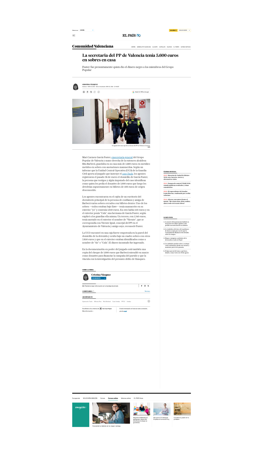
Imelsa (129, 301)
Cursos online (113, 398)
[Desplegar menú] (74, 35)
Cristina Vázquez (90, 84)
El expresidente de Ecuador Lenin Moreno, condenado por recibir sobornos (177, 193)
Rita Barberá (107, 301)
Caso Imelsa (116, 301)
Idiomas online (126, 398)
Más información (87, 311)
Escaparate (76, 398)
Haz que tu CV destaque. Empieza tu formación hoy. (161, 418)
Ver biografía (96, 278)
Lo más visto (168, 217)
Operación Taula (87, 301)
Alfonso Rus (97, 301)
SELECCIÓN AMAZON (90, 398)
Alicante (154, 47)
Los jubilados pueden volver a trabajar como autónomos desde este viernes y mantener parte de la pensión (177, 245)
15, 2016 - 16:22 (93, 86)
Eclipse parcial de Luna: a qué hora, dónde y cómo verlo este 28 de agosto (177, 252)
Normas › (147, 291)
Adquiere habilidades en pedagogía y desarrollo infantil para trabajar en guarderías (140, 420)
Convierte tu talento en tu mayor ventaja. (106, 426)
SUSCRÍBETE (173, 30)
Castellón (162, 47)
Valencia (169, 47)
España (133, 47)
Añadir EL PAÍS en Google (142, 92)
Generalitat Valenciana (144, 47)
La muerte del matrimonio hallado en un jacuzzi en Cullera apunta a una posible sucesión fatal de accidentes (177, 223)
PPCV (123, 301)
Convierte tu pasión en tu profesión (181, 418)
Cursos (102, 398)
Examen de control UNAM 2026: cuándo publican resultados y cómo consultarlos (177, 185)
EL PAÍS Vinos (138, 398)
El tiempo (176, 47)
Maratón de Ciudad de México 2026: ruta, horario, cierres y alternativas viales (176, 177)
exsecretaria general (122, 157)
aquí (125, 311)
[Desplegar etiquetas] (148, 301)
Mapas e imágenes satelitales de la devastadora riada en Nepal (176, 239)
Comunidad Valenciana (92, 46)
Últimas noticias (186, 47)
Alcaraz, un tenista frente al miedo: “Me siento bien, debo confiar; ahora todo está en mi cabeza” (177, 201)
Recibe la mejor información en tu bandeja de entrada (101, 286)
